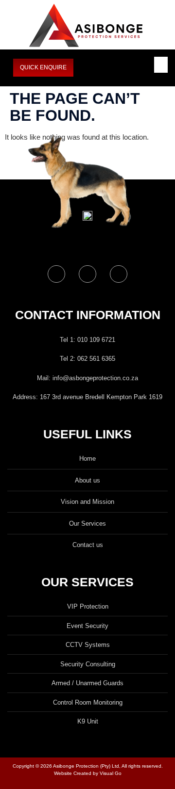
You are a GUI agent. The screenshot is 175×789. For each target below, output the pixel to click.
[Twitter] (87, 274)
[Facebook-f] (56, 274)
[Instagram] (118, 274)
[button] (161, 65)
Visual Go (110, 773)
